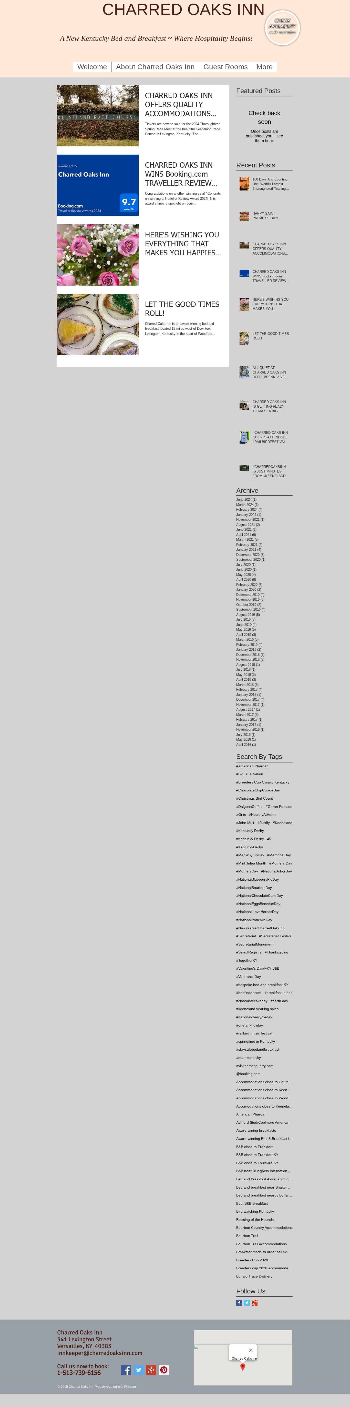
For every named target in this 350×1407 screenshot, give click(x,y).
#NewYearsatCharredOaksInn (260, 928)
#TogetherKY (246, 960)
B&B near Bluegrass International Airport (264, 1171)
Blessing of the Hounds (255, 1220)
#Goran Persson (279, 807)
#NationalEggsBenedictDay (258, 904)
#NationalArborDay (276, 871)
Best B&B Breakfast (252, 1203)
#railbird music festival (254, 1033)
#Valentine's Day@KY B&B (257, 968)
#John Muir (245, 823)
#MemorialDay (279, 855)
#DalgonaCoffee (249, 807)
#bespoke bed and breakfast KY (262, 985)
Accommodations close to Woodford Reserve (264, 1098)
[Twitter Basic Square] (247, 1303)
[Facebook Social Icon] (126, 1370)
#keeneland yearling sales (257, 1009)
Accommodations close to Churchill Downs (264, 1082)
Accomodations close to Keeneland (264, 1106)
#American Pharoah (252, 766)
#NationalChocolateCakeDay (259, 895)
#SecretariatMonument (254, 944)
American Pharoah (251, 1114)
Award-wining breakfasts (256, 1130)
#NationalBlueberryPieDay (257, 879)
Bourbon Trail (247, 1236)
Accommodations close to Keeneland (264, 1090)
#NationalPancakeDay (254, 920)
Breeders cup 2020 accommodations (264, 1268)
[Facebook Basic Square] (239, 1303)
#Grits (241, 814)
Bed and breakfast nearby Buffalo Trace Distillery (264, 1195)
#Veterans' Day (248, 976)
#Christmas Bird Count (254, 798)
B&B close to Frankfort (254, 1147)
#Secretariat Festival (275, 936)
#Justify (264, 823)
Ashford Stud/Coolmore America (262, 1122)
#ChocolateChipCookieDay (258, 790)
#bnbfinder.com (248, 993)
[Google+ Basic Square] (255, 1303)
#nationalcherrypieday (254, 1017)
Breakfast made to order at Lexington (264, 1252)
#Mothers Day (280, 863)
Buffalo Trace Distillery (254, 1276)
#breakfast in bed (278, 993)
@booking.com (248, 1074)
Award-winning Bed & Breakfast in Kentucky (264, 1139)
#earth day (279, 1001)
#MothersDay (247, 871)
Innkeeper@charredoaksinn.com (99, 1353)
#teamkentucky (248, 1058)
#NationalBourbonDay (254, 888)
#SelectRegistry (249, 952)
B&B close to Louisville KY (257, 1163)
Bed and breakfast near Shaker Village (264, 1187)
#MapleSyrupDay (250, 855)
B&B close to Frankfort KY (257, 1155)
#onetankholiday (249, 1025)
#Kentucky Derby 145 (253, 839)
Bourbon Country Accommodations (264, 1227)
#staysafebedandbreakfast (257, 1049)
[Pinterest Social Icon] (164, 1370)
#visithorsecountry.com (254, 1066)
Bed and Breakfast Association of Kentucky (264, 1179)
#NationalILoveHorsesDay (257, 912)
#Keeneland (282, 823)
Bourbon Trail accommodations (261, 1244)
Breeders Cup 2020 (252, 1260)
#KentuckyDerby (249, 847)
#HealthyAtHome (262, 814)
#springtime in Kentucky (255, 1041)
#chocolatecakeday (251, 1001)
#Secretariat (246, 936)
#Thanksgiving (276, 952)
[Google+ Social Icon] (151, 1370)
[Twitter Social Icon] (139, 1370)
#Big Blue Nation (249, 774)
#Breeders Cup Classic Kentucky (262, 782)
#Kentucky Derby (250, 831)
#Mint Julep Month (251, 863)
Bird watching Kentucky (255, 1211)
